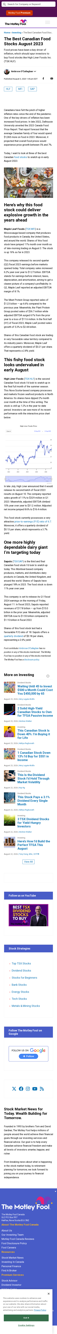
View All (28, 861)
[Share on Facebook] (43, 78)
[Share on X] (47, 78)
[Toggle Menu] (47, 22)
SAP (32, 89)
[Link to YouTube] (35, 1088)
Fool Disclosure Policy (14, 1243)
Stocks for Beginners (24, 977)
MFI (20, 89)
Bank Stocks (19, 984)
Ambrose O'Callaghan (22, 71)
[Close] (48, 1293)
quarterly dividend (13, 636)
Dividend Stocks (21, 970)
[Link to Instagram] (27, 1088)
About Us (7, 1230)
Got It (26, 1318)
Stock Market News (13, 1257)
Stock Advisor (9, 1280)
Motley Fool (19, 12)
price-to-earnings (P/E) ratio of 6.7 (32, 521)
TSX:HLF (29, 378)
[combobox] (28, 4)
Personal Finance (11, 1266)
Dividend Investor (11, 1284)
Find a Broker (9, 1270)
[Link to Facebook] (21, 1088)
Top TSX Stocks (21, 963)
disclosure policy (31, 659)
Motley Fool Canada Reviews (18, 1238)
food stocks (20, 157)
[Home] (1, 1191)
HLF (8, 89)
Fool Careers (9, 1247)
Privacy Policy (40, 1310)
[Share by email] (51, 78)
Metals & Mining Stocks (26, 1005)
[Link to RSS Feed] (41, 1088)
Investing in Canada (13, 1261)
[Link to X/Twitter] (14, 1088)
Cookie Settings (26, 1325)
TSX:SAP (18, 561)
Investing (16, 32)
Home (7, 32)
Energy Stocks (20, 991)
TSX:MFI (30, 229)
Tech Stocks (19, 998)
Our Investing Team (13, 1234)
